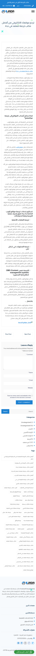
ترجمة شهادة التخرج (28, 508)
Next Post (27, 334)
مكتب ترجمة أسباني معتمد (26, 537)
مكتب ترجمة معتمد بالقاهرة (26, 549)
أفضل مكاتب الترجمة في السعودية (24, 463)
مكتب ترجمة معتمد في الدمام (25, 553)
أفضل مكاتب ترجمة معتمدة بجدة (24, 467)
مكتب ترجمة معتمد (11, 541)
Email (31, 380)
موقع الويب (19, 147)
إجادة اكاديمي (27, 436)
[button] (24, 652)
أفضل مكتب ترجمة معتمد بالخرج (24, 483)
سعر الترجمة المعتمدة (27, 524)
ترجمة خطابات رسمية (27, 504)
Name (30, 372)
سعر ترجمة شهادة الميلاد (12, 524)
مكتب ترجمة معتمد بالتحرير (26, 545)
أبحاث (30, 429)
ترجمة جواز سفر (29, 500)
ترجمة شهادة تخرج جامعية (13, 508)
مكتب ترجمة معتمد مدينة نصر (25, 566)
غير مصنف (26, 442)
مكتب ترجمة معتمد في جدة (24, 71)
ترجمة (29, 439)
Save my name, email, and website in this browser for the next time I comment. (19, 396)
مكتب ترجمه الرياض (10, 566)
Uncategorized (26, 422)
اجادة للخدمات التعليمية (26, 618)
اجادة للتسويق (28, 621)
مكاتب (28, 446)
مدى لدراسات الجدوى (26, 624)
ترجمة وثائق (18, 520)
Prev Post (8, 334)
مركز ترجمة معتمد (10, 529)
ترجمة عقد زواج (17, 512)
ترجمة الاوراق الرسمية (15, 491)
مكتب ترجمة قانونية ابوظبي (26, 541)
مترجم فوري (30, 529)
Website (30, 387)
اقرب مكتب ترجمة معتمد (10, 487)
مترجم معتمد (20, 529)
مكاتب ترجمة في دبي (12, 533)
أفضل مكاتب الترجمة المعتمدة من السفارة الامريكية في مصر (18, 458)
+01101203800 (27, 5)
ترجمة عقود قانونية (28, 516)
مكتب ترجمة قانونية (11, 537)
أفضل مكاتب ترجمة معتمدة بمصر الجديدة (22, 471)
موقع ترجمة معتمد (28, 570)
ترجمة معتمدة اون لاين (14, 516)
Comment (29, 354)
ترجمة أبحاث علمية (28, 491)
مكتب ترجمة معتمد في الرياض (25, 557)
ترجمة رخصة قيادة (14, 504)
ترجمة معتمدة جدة (28, 520)
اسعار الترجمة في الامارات (26, 487)
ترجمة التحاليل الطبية (27, 496)
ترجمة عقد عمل (6, 512)
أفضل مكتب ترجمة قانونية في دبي (24, 479)
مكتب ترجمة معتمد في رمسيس (24, 561)
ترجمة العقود (16, 496)
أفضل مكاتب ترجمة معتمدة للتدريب (23, 475)
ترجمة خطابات (18, 500)
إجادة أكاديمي (27, 432)
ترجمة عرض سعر (28, 512)
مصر (18, 5)
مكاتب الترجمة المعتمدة (27, 533)
